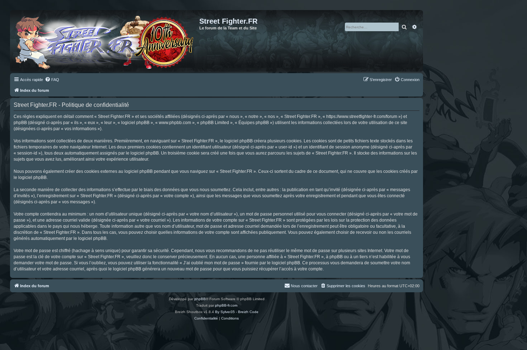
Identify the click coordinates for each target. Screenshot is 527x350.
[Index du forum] (105, 41)
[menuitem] (52, 79)
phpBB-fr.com (226, 305)
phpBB (200, 299)
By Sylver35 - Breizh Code (236, 312)
